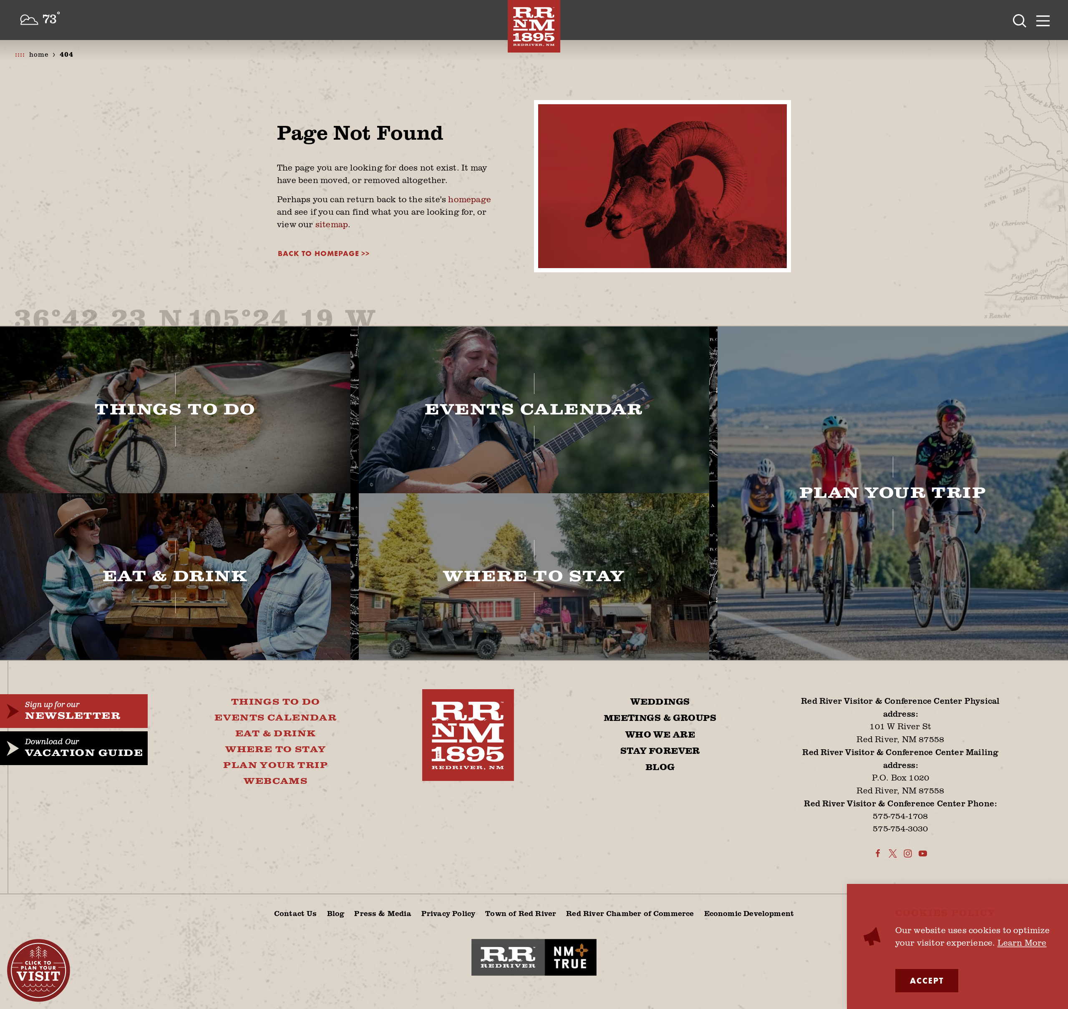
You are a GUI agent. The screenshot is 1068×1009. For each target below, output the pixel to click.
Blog (660, 767)
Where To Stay (275, 749)
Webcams (275, 781)
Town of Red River (520, 913)
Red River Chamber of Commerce (630, 913)
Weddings (660, 702)
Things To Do (275, 702)
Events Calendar (275, 718)
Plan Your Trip (275, 765)
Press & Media (382, 913)
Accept (927, 980)
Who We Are (660, 735)
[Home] (534, 26)
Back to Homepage (318, 253)
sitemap (331, 224)
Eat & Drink (275, 733)
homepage (469, 199)
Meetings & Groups (660, 718)
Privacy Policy (448, 913)
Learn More (1022, 942)
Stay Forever (660, 751)
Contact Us (295, 913)
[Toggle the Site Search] (1019, 20)
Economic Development (749, 913)
